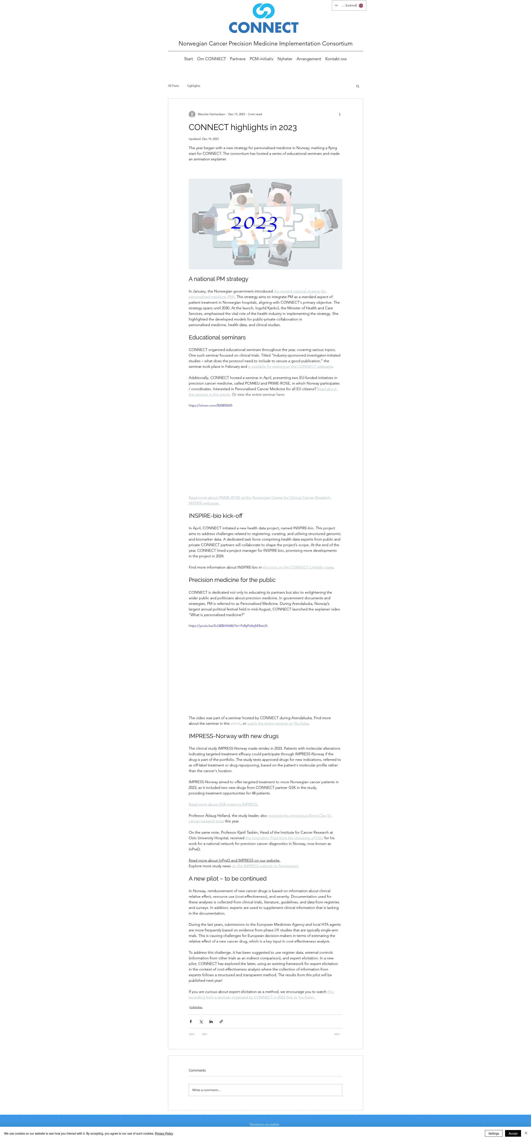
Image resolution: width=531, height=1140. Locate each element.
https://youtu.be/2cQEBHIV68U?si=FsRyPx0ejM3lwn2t (228, 626)
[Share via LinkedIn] (211, 1021)
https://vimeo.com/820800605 (210, 405)
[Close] (526, 1133)
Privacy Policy (164, 1133)
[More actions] (339, 114)
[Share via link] (221, 1021)
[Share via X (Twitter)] (201, 1021)
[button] (358, 86)
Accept (513, 1133)
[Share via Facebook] (191, 1021)
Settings (493, 1133)
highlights (193, 86)
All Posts (173, 86)
